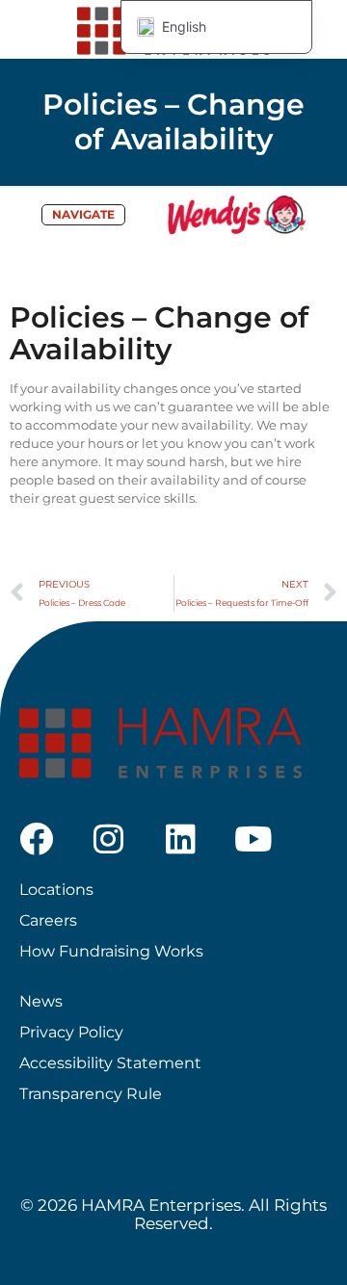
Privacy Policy (71, 1032)
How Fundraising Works (111, 951)
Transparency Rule (90, 1094)
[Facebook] (36, 838)
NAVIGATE (83, 215)
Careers (48, 920)
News (41, 1001)
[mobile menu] (321, 29)
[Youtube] (253, 838)
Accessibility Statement (110, 1063)
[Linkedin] (181, 838)
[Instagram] (108, 838)
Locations (56, 889)
